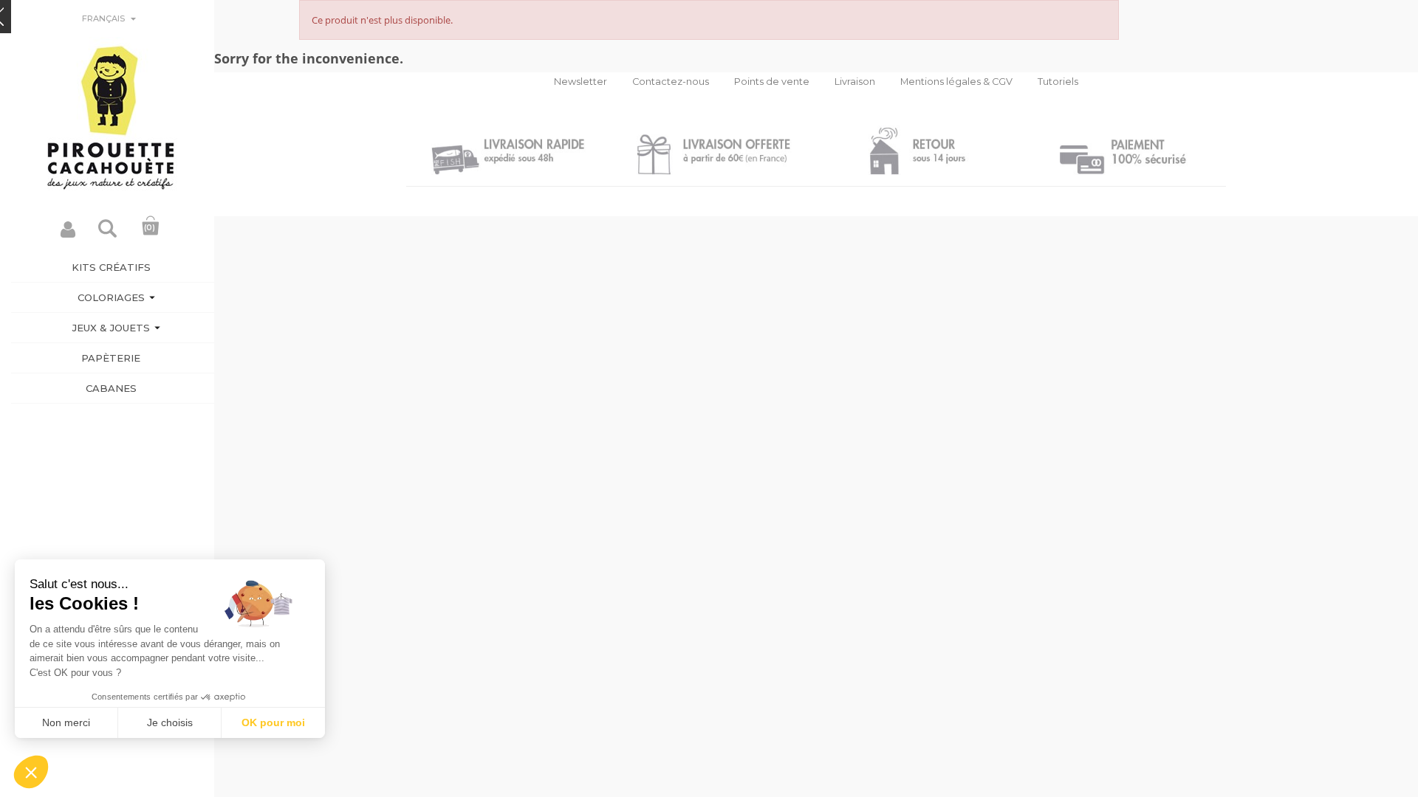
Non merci (66, 722)
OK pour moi (273, 722)
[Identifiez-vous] (68, 234)
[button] (31, 772)
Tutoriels (1058, 81)
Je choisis (170, 722)
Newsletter (580, 81)
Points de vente (771, 81)
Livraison (855, 81)
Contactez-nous (670, 81)
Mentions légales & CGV (956, 81)
